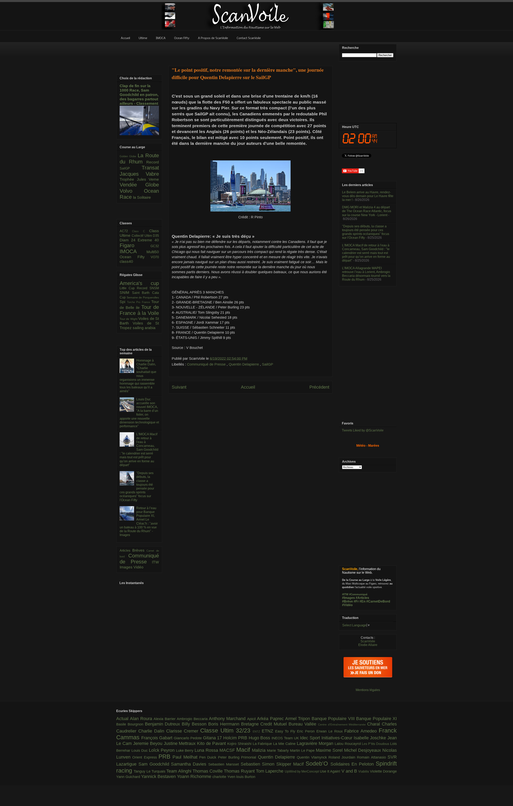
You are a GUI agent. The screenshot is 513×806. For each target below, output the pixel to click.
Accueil (248, 387)
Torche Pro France (139, 302)
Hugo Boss (260, 737)
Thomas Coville (208, 771)
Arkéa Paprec (271, 718)
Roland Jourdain (342, 757)
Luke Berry (185, 751)
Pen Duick (208, 757)
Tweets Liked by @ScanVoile (363, 430)
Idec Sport (310, 737)
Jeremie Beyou (148, 743)
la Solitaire (142, 197)
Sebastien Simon (259, 764)
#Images (348, 597)
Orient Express (145, 757)
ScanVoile (368, 641)
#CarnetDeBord (378, 601)
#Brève (347, 601)
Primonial (249, 757)
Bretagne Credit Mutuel (265, 723)
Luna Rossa (207, 750)
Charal (374, 723)
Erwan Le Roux (330, 731)
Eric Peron (306, 731)
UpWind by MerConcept (302, 771)
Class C (140, 231)
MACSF (227, 750)
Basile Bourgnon (130, 724)
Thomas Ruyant (240, 771)
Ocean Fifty (135, 257)
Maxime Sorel (330, 750)
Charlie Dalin (152, 730)
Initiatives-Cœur (337, 737)
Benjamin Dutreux (163, 723)
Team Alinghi (179, 771)
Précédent (319, 387)
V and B (349, 771)
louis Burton (245, 777)
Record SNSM (148, 288)
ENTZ (257, 731)
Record (152, 162)
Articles (126, 550)
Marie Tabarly (278, 751)
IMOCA (133, 251)
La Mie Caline (285, 744)
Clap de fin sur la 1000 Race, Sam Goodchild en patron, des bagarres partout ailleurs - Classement (139, 95)
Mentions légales (368, 690)
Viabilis (364, 771)
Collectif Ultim (142, 235)
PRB (166, 756)
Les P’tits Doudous (376, 744)
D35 (156, 235)
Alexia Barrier (165, 719)
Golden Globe (129, 156)
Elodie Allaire (367, 645)
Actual (123, 718)
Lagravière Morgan (316, 743)
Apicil (252, 719)
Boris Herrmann (224, 723)
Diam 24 (129, 240)
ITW (155, 562)
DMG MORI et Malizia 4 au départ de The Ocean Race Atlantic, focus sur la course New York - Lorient (366, 211)
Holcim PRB (235, 737)
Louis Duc (140, 751)
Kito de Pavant (212, 743)
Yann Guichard (128, 777)
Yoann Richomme (194, 776)
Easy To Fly (286, 731)
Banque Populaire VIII (334, 718)
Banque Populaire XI (376, 718)
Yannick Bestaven (159, 776)
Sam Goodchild (154, 764)
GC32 (154, 246)
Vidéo (138, 567)
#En (363, 601)
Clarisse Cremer (183, 730)
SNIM (126, 292)
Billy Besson (195, 723)
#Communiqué (358, 594)
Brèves (139, 550)
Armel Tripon (298, 718)
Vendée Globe (139, 184)
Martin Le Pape (303, 751)
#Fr (356, 601)
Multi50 (152, 252)
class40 (126, 261)
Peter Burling (229, 757)
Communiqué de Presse (207, 364)
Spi (123, 302)
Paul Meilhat (186, 757)
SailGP (267, 364)
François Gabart (157, 737)
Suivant (179, 387)
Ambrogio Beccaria (193, 719)
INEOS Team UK (286, 738)
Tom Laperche (270, 771)
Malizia (259, 750)
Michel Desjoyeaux (363, 750)
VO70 (155, 257)
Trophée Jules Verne (139, 179)
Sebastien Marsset (224, 764)
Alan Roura (141, 718)
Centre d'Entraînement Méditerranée (342, 724)
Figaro (135, 245)
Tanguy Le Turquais (150, 771)
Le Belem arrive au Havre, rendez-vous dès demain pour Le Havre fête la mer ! (367, 196)
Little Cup (128, 288)
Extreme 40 (148, 240)
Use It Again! (330, 771)
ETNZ (268, 730)
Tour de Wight (129, 318)
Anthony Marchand (228, 718)
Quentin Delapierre (244, 364)
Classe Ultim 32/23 (226, 730)
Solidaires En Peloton (353, 764)
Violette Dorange (383, 771)
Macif (244, 750)
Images (126, 567)
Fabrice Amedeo (361, 730)
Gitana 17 (213, 737)
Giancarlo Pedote (188, 738)
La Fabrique (263, 744)
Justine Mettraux (180, 743)
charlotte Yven (224, 777)
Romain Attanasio (372, 757)
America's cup (139, 283)
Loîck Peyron (162, 750)
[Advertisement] (250, 51)
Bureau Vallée (303, 723)
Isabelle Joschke (370, 737)
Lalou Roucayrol (348, 744)
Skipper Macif (291, 764)
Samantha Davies (189, 764)
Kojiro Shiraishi (240, 744)
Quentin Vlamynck (312, 757)
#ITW (345, 594)
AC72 (126, 231)
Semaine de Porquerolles (143, 297)
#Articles (362, 597)
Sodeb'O (318, 763)
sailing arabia (144, 328)
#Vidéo (347, 605)
